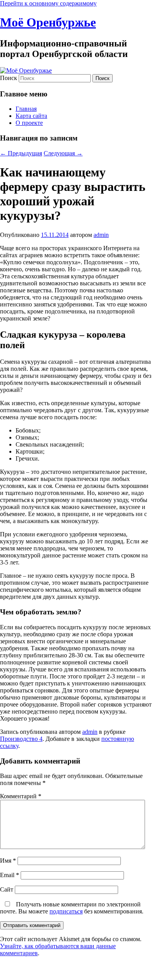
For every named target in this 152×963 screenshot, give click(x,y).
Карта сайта (31, 115)
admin (101, 234)
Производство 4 (21, 738)
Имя (8, 860)
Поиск (8, 78)
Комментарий (20, 796)
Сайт (6, 889)
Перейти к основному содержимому (48, 3)
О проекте (29, 122)
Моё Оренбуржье (48, 22)
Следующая (63, 153)
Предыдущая (21, 153)
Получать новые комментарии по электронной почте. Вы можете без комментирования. (71, 908)
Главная (26, 108)
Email (9, 875)
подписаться (66, 911)
